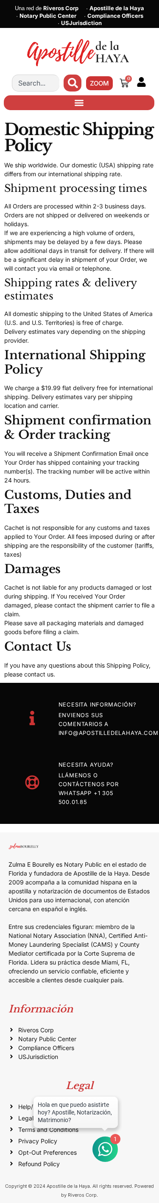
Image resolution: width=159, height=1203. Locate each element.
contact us (38, 674)
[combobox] (35, 83)
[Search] (72, 83)
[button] (79, 102)
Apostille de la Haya (116, 8)
